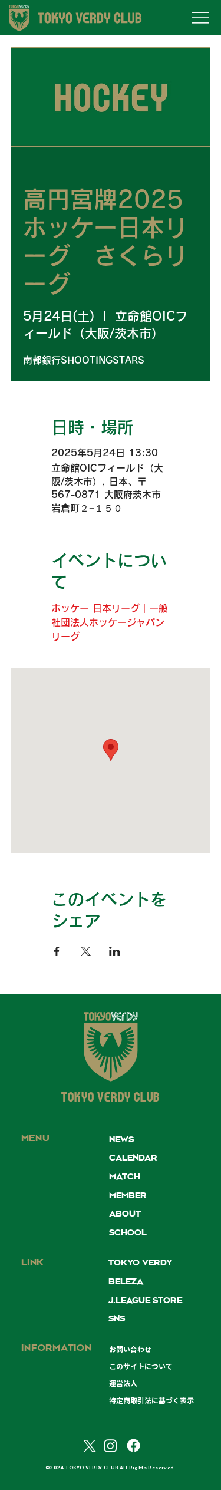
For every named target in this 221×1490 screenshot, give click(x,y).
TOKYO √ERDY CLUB (110, 1098)
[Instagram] (110, 1445)
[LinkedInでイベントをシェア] (114, 951)
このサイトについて (141, 1366)
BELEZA (125, 1282)
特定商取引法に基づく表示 (151, 1400)
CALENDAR (133, 1158)
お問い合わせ (130, 1349)
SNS (116, 1319)
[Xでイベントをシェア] (85, 951)
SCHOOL (128, 1233)
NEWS (121, 1140)
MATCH (124, 1177)
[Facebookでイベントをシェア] (56, 951)
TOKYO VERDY (140, 1263)
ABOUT (125, 1214)
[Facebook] (133, 1445)
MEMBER (128, 1196)
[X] (88, 1445)
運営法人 (123, 1383)
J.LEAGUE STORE (145, 1301)
